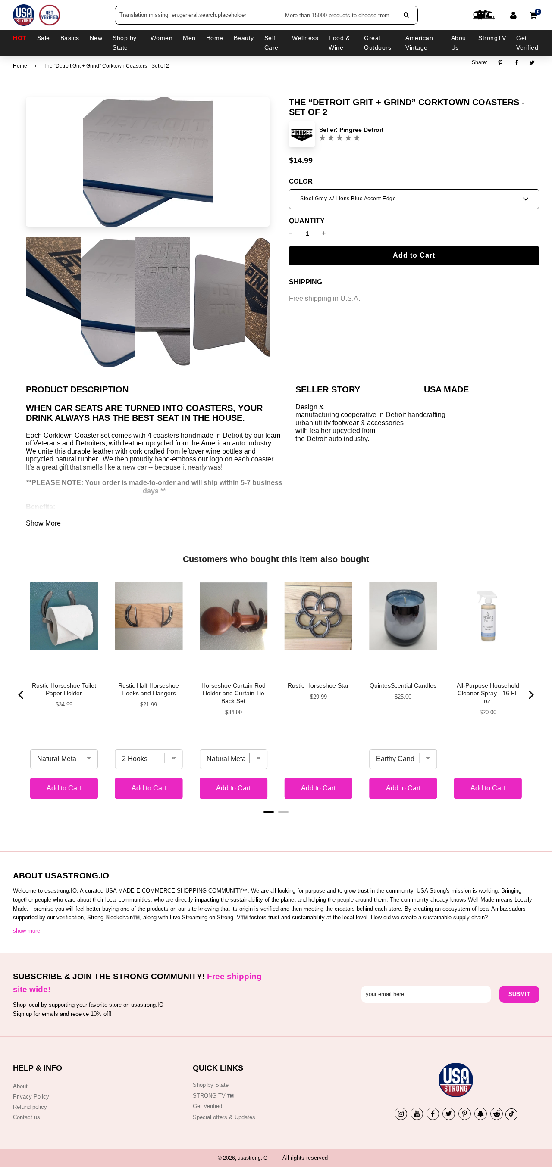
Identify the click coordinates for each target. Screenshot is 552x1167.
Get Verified (527, 42)
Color (301, 181)
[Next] (530, 694)
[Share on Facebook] (516, 63)
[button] (414, 199)
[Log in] (513, 15)
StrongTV (492, 37)
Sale (43, 37)
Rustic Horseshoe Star (318, 685)
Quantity (307, 221)
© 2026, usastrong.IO (242, 1158)
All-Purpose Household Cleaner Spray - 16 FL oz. (488, 693)
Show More (43, 523)
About (20, 1086)
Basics (69, 37)
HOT (20, 37)
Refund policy (30, 1107)
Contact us (26, 1117)
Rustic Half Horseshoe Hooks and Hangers (148, 689)
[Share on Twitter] (532, 63)
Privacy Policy (31, 1096)
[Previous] (21, 694)
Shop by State (211, 1085)
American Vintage (419, 42)
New (96, 37)
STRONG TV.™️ (213, 1095)
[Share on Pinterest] (503, 63)
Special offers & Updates (224, 1117)
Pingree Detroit (361, 129)
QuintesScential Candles (403, 685)
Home (20, 66)
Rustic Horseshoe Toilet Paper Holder (64, 689)
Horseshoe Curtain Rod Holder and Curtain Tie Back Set (233, 693)
